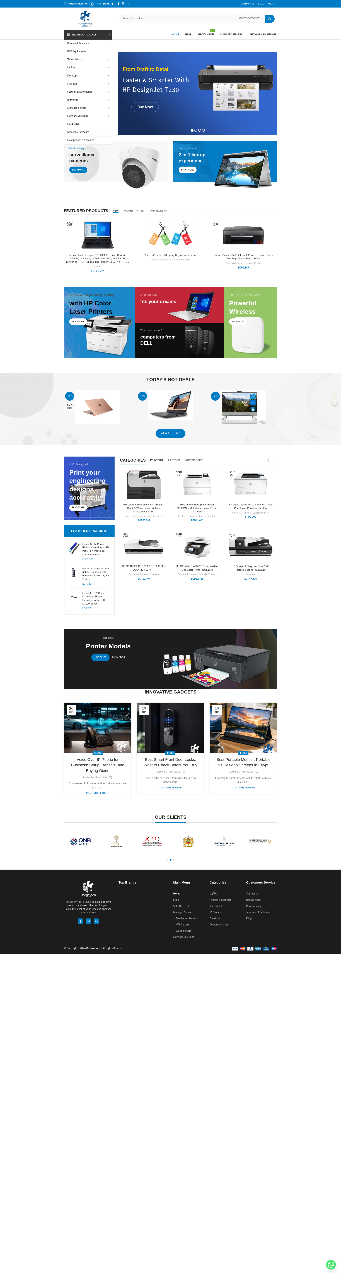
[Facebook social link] (119, 3)
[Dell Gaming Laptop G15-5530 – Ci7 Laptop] (170, 405)
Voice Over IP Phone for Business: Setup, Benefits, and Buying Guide (97, 765)
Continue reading (97, 793)
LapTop (97, 266)
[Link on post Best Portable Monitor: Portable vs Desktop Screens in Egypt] (243, 728)
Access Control (158, 259)
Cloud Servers (183, 931)
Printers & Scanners (234, 263)
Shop (176, 900)
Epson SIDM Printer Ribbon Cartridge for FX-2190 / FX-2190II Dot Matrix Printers (96, 549)
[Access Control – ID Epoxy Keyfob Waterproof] (170, 235)
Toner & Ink (216, 906)
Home (176, 893)
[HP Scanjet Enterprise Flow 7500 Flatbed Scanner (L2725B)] (251, 546)
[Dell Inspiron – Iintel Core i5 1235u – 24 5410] (243, 407)
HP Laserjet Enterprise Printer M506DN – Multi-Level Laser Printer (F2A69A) (197, 508)
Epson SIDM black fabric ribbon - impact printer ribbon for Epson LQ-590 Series (96, 573)
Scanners (154, 574)
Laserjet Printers (154, 516)
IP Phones (215, 912)
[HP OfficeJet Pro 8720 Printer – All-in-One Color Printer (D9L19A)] (197, 546)
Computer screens (220, 924)
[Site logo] (85, 18)
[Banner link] (116, 167)
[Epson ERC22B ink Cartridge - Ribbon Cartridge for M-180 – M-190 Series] (74, 600)
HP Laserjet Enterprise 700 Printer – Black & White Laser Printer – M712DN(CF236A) (143, 508)
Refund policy (253, 900)
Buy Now (145, 107)
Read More (118, 657)
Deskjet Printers (254, 263)
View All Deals (170, 433)
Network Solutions (183, 937)
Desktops (215, 918)
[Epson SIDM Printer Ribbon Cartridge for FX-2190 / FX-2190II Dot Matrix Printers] (74, 551)
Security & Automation (178, 259)
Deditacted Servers (186, 918)
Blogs (97, 753)
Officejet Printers (208, 574)
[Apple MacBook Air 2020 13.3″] (97, 407)
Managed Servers (182, 912)
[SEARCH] (270, 19)
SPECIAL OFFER (182, 906)
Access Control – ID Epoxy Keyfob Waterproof (170, 255)
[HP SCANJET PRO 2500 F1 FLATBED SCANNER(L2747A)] (144, 546)
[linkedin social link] (96, 921)
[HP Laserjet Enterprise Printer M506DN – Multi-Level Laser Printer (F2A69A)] (197, 485)
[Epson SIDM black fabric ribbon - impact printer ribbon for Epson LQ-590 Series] (74, 576)
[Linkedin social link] (128, 3)
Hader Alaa (101, 777)
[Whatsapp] (331, 1265)
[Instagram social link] (123, 3)
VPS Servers (182, 924)
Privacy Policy (253, 906)
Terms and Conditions (258, 912)
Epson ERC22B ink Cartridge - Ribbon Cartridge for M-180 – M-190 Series (94, 598)
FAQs (249, 918)
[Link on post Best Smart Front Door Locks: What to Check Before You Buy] (170, 728)
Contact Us (252, 893)
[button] (167, 859)
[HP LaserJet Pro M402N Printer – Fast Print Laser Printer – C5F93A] (251, 485)
